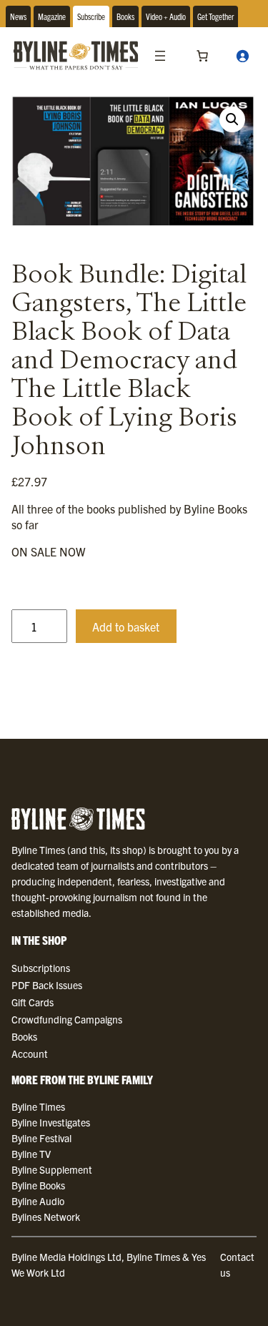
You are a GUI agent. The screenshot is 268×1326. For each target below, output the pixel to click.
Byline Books (38, 1185)
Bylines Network (45, 1216)
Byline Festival (41, 1137)
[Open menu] (160, 55)
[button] (232, 119)
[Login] (242, 55)
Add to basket (125, 626)
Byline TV (31, 1153)
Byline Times (38, 1106)
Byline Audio (37, 1200)
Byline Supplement (51, 1169)
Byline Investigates (50, 1122)
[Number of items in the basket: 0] (202, 55)
